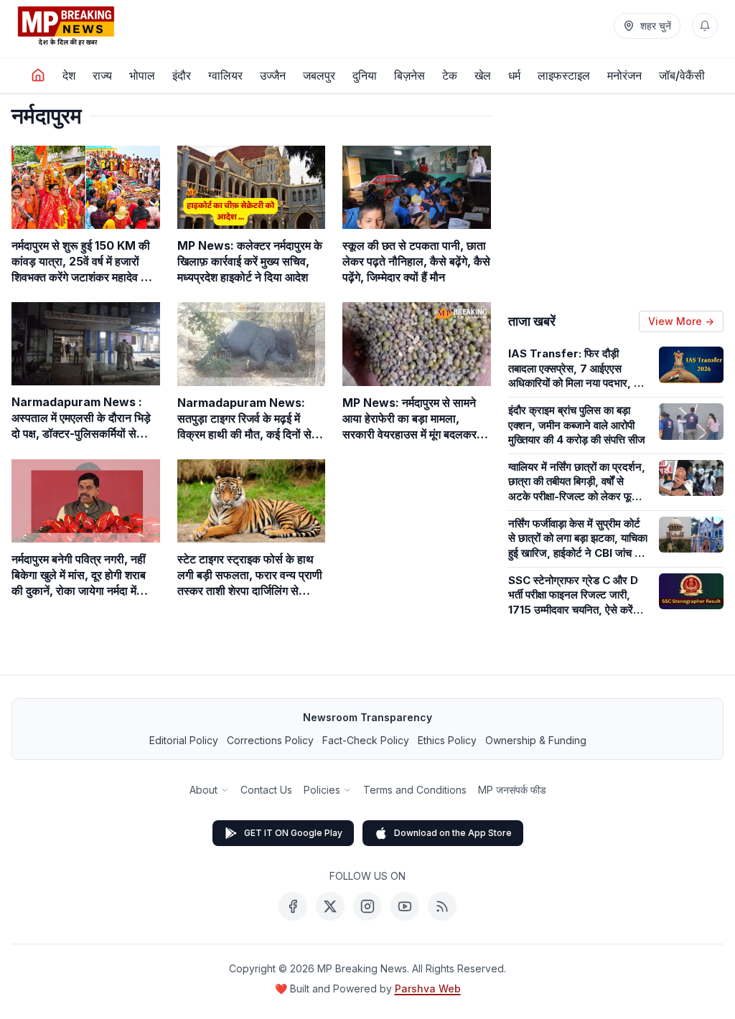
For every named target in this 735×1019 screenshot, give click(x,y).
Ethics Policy (447, 740)
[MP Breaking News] (66, 26)
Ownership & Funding (535, 740)
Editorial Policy (183, 740)
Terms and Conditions (415, 790)
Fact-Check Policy (365, 740)
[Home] (38, 75)
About (203, 790)
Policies (322, 790)
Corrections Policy (270, 740)
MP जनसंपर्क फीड (512, 790)
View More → (681, 321)
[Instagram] (367, 906)
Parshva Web (428, 988)
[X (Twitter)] (330, 906)
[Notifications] (705, 26)
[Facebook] (292, 906)
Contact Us (266, 790)
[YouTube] (404, 906)
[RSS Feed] (442, 906)
